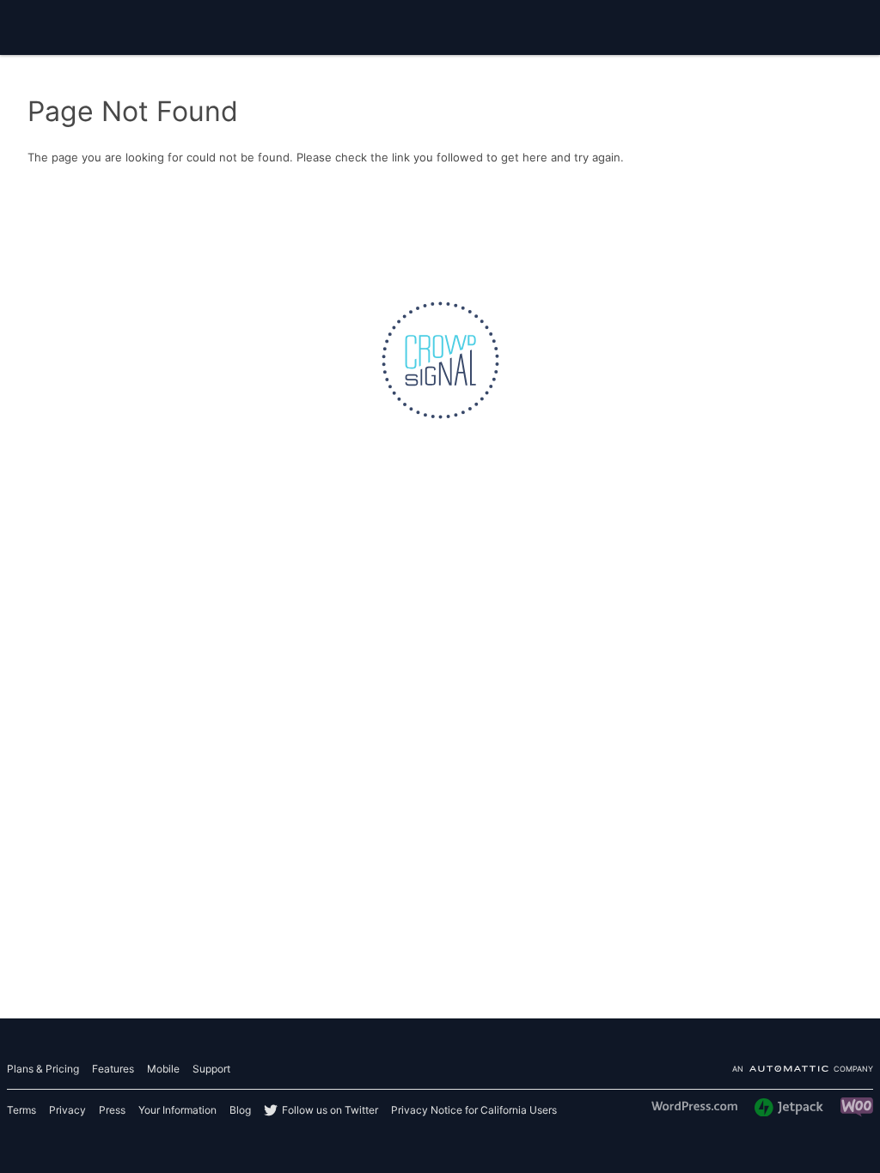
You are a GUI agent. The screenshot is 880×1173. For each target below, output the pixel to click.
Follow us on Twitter (330, 1109)
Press (112, 1109)
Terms (21, 1109)
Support (211, 1068)
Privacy (67, 1109)
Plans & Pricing (43, 1068)
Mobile (163, 1068)
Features (113, 1068)
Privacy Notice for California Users (474, 1109)
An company (802, 1069)
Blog (240, 1109)
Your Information (177, 1109)
